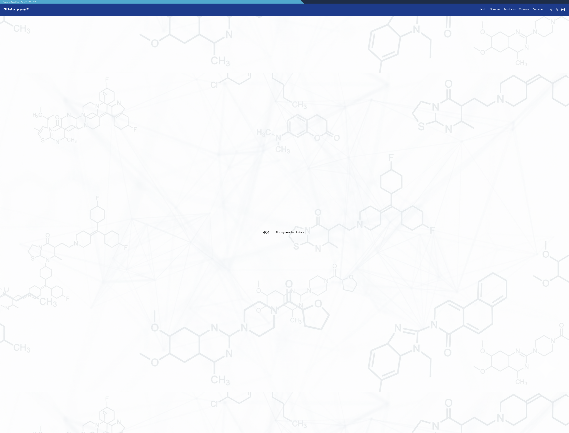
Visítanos (524, 9)
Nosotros (495, 9)
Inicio (483, 9)
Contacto (538, 9)
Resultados (510, 9)
